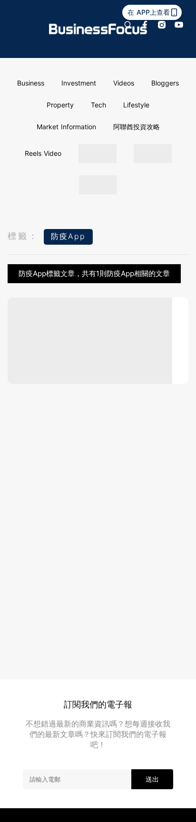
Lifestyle (136, 105)
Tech (98, 105)
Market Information (66, 127)
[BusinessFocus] (98, 29)
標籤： (23, 236)
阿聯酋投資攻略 (136, 127)
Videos (123, 83)
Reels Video (43, 153)
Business (30, 83)
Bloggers (165, 83)
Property (60, 105)
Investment (78, 83)
